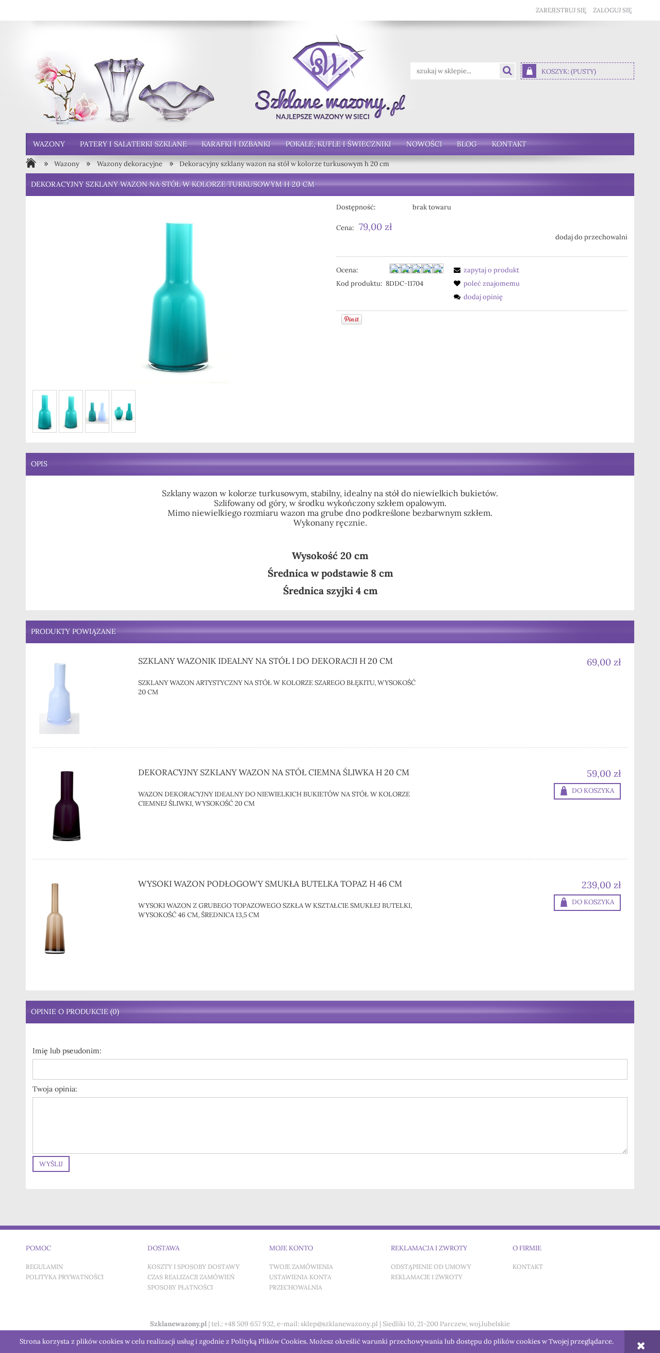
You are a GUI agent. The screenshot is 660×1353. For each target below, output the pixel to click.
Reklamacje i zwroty (427, 1277)
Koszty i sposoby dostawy (193, 1266)
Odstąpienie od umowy (431, 1266)
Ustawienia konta (300, 1277)
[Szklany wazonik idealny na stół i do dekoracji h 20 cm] (82, 695)
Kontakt (528, 1266)
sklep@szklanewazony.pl (339, 1324)
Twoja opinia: (54, 1089)
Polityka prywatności (65, 1277)
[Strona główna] (330, 76)
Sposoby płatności (180, 1287)
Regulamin (44, 1266)
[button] (484, 270)
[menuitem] (49, 144)
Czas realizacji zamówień (191, 1277)
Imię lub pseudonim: (67, 1051)
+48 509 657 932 (249, 1324)
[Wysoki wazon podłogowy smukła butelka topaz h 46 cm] (82, 918)
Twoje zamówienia (301, 1266)
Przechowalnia (295, 1287)
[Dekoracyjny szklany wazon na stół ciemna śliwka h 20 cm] (82, 806)
